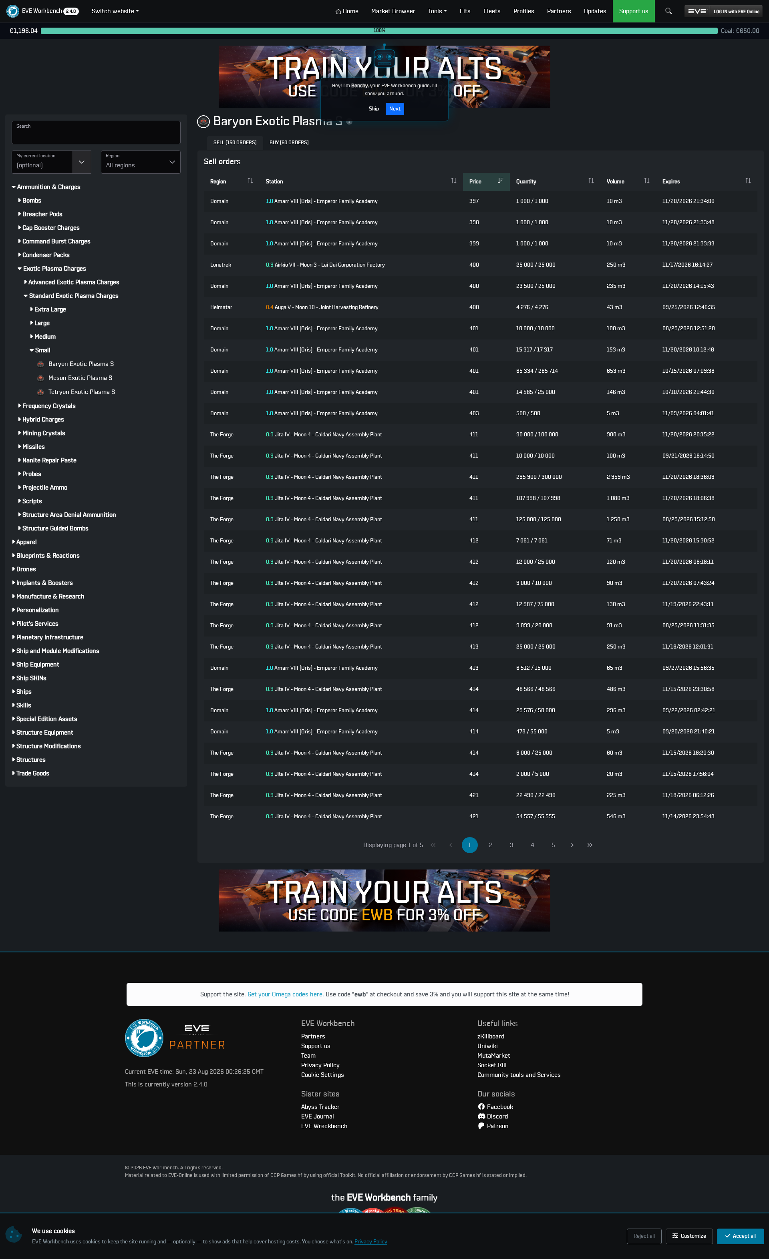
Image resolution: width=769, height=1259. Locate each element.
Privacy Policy (370, 1242)
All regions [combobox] (120, 165)
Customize (693, 1236)
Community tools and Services (519, 1075)
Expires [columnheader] (671, 182)
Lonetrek (220, 265)
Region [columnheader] (218, 182)
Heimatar (221, 307)
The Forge (222, 435)
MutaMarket (493, 1055)
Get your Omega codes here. (286, 994)
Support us (315, 1046)
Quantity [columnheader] (526, 182)
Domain (219, 201)
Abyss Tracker (320, 1107)
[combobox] (42, 162)
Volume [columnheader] (615, 182)
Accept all (744, 1236)
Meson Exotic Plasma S (79, 378)
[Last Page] (590, 845)
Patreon (497, 1126)
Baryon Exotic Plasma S (80, 364)
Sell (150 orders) (235, 142)
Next (395, 109)
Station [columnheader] (274, 182)
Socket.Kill (492, 1065)
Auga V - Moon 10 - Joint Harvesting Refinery (322, 307)
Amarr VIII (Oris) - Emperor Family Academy (322, 201)
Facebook (499, 1107)
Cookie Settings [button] (322, 1075)
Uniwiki (487, 1046)
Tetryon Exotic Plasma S (81, 392)
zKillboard (490, 1036)
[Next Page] (572, 845)
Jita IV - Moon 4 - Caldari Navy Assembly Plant (324, 435)
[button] (42, 11)
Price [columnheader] (475, 182)
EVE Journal (317, 1116)
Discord (496, 1116)
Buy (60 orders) (289, 142)
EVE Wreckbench (324, 1126)
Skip (374, 109)
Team (308, 1055)
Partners (313, 1036)
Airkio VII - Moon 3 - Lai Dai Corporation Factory (325, 265)
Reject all (644, 1236)
